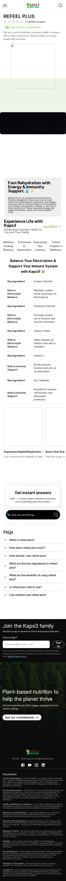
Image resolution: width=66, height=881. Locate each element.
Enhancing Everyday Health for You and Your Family (23, 231)
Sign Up (58, 644)
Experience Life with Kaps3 (23, 223)
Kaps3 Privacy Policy (17, 656)
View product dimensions (25, 27)
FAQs (8, 533)
